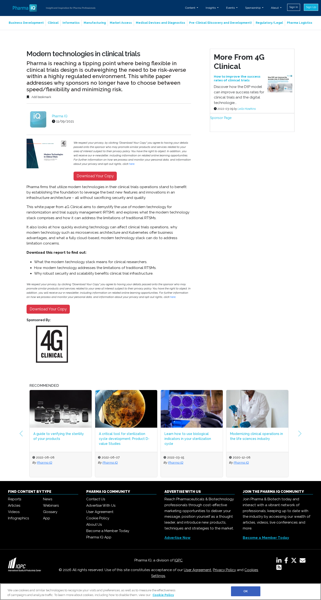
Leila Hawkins (247, 109)
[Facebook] (287, 561)
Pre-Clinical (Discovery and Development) (220, 22)
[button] (21, 433)
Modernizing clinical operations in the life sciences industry (256, 436)
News (47, 499)
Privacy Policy (224, 570)
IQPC (178, 560)
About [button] (275, 7)
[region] (160, 591)
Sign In (293, 7)
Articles (14, 505)
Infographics (18, 518)
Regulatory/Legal (269, 22)
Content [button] (190, 7)
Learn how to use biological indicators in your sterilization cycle (187, 439)
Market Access (121, 22)
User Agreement (99, 512)
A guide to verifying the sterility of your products (58, 436)
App (46, 518)
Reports (14, 499)
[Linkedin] (279, 561)
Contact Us (95, 499)
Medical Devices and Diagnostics (160, 22)
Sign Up (311, 7)
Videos (14, 512)
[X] (295, 561)
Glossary (50, 512)
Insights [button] (211, 7)
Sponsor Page (220, 118)
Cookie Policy (97, 518)
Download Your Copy (95, 176)
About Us (94, 524)
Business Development (26, 22)
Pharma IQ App (98, 537)
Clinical (53, 22)
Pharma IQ (59, 116)
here (131, 164)
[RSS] (279, 568)
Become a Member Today (107, 531)
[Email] (303, 561)
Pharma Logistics (299, 22)
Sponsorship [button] (253, 7)
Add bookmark (41, 97)
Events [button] (230, 7)
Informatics (71, 22)
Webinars (51, 505)
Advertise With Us (100, 505)
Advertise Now (177, 538)
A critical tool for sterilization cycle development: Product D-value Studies (124, 439)
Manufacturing (95, 22)
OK (245, 591)
